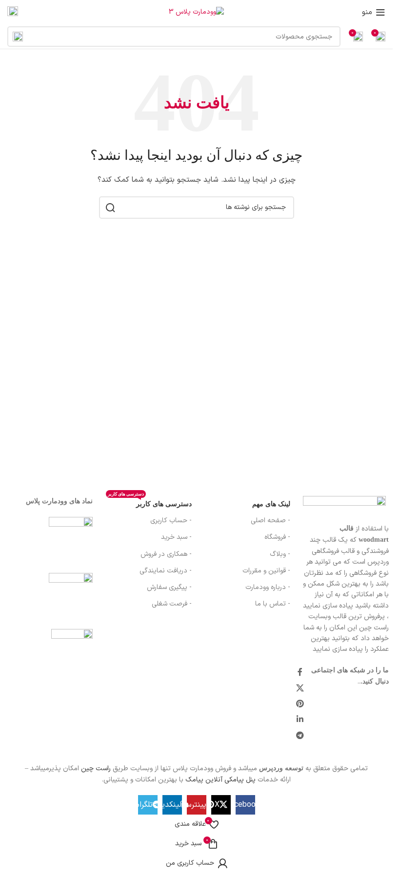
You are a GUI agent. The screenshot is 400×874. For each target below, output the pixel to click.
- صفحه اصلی (270, 520)
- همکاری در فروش (165, 554)
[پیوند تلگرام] (300, 735)
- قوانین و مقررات (266, 571)
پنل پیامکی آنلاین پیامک (220, 780)
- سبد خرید (176, 537)
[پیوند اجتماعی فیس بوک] (300, 673)
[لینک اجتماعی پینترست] (300, 704)
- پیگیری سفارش (169, 587)
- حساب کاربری (170, 520)
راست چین (96, 768)
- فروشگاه (277, 537)
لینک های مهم (271, 504)
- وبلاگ (280, 554)
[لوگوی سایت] (196, 12)
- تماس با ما (272, 604)
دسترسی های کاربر (149, 502)
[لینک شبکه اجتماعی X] (300, 688)
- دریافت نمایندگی (165, 571)
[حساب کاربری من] (12, 12)
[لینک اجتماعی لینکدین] (300, 720)
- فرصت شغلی (171, 604)
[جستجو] (17, 36)
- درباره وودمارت (267, 587)
